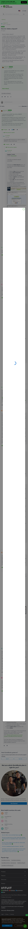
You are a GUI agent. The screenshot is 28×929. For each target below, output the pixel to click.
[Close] (24, 209)
